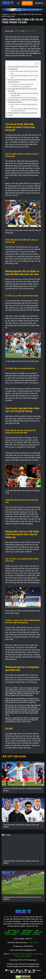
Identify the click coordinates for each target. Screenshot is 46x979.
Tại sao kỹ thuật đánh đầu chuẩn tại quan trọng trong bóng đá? (23, 68)
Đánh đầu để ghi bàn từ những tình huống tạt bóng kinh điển (24, 94)
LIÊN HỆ (16, 932)
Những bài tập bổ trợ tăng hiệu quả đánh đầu (22, 113)
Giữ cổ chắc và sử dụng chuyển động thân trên (24, 105)
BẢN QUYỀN (26, 932)
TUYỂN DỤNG (24, 934)
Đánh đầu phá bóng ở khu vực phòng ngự (24, 97)
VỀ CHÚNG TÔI (14, 930)
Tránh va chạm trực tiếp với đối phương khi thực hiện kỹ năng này (24, 109)
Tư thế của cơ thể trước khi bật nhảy (22, 84)
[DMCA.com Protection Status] (23, 978)
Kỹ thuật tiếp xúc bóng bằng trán (21, 86)
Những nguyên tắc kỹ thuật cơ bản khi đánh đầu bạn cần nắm (22, 81)
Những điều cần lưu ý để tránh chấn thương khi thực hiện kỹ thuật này (23, 101)
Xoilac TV (37, 53)
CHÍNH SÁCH (27, 930)
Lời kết (10, 115)
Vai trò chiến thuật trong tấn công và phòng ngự (24, 72)
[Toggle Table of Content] (35, 63)
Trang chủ (5, 14)
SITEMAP (36, 934)
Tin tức (14, 14)
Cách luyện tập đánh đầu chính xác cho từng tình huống (22, 90)
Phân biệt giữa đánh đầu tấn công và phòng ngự (24, 76)
